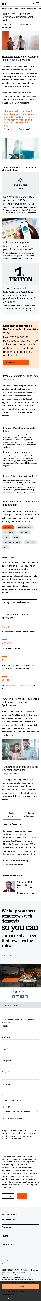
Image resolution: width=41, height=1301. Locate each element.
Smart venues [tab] (30, 542)
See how (7, 955)
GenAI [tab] (6, 537)
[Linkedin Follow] (22, 997)
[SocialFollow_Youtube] (26, 997)
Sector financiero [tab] (12, 814)
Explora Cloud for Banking (16, 860)
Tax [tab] (5, 547)
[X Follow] (17, 997)
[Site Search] (34, 3)
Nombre (6, 1025)
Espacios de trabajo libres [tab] (12, 542)
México (4, 8)
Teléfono (6, 1084)
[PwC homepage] (4, 3)
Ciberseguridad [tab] (8, 532)
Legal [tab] (16, 537)
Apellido (6, 1037)
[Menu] (37, 3)
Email (5, 1049)
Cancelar (8, 1196)
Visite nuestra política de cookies (18, 1297)
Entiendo (20, 1286)
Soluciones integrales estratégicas (23, 8)
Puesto (5, 1072)
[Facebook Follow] (13, 997)
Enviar (22, 1196)
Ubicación (7, 1107)
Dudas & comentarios (12, 1118)
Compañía (7, 1060)
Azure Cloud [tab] (8, 527)
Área (4, 1095)
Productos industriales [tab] (29, 814)
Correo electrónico (25, 893)
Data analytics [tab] (24, 532)
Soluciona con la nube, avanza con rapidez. (18, 603)
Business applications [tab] (24, 527)
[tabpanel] (20, 580)
